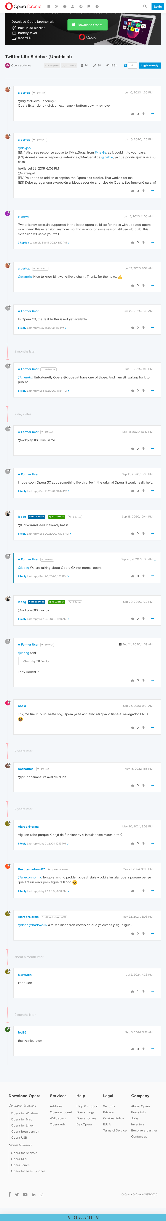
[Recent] (57, 6)
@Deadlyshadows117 (55, 917)
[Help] (97, 6)
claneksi (24, 216)
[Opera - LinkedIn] (34, 1194)
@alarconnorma (29, 877)
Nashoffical (26, 769)
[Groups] (81, 6)
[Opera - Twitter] (17, 1194)
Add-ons (56, 1106)
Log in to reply (149, 65)
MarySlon (25, 974)
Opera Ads (58, 1124)
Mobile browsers (20, 1145)
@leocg (49, 560)
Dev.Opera (84, 1124)
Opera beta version (25, 1131)
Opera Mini (19, 1159)
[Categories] (48, 6)
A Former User (28, 311)
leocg (22, 516)
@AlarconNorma (59, 869)
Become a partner (144, 1130)
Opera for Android (24, 1153)
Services (58, 1095)
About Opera (140, 1106)
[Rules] (89, 6)
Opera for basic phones (28, 1171)
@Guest (40, 93)
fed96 (22, 1032)
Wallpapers (58, 1118)
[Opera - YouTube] (25, 1194)
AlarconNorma (28, 826)
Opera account (61, 1112)
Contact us (139, 1136)
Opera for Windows (25, 1113)
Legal (108, 1095)
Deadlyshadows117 (31, 869)
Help (81, 1095)
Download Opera (90, 25)
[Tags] (65, 6)
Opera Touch (20, 1165)
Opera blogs (85, 1112)
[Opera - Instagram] (41, 1194)
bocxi (22, 706)
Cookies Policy (113, 1118)
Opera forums (86, 1118)
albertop (24, 92)
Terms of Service (115, 1130)
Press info (138, 1112)
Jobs (134, 1118)
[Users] (73, 6)
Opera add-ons (21, 65)
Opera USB (19, 1137)
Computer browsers (22, 1105)
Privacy (108, 1112)
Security (109, 1106)
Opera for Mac (21, 1119)
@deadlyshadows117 (32, 925)
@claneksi (41, 268)
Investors (138, 1124)
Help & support (88, 1106)
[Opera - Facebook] (9, 1194)
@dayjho (41, 140)
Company (140, 1095)
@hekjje (100, 152)
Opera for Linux (22, 1125)
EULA (107, 1124)
